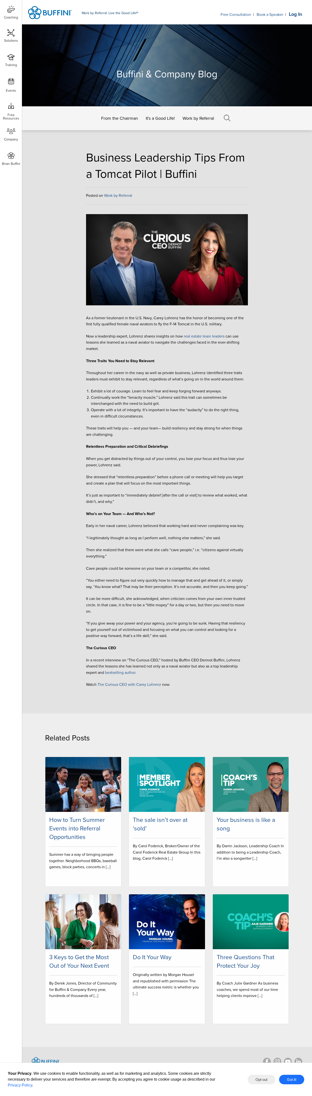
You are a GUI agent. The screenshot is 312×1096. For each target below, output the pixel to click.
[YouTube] (288, 1062)
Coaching (11, 17)
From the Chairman (119, 118)
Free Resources (11, 115)
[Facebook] (267, 1062)
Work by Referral (198, 118)
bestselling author (120, 672)
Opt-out (261, 1079)
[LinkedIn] (298, 1062)
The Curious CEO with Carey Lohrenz (129, 684)
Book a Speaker (270, 14)
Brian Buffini (11, 164)
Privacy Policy (20, 1085)
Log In (295, 14)
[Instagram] (277, 1062)
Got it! (291, 1079)
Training (11, 65)
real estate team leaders (204, 336)
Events (11, 91)
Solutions (11, 41)
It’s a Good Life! (160, 118)
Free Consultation (236, 14)
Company (11, 139)
